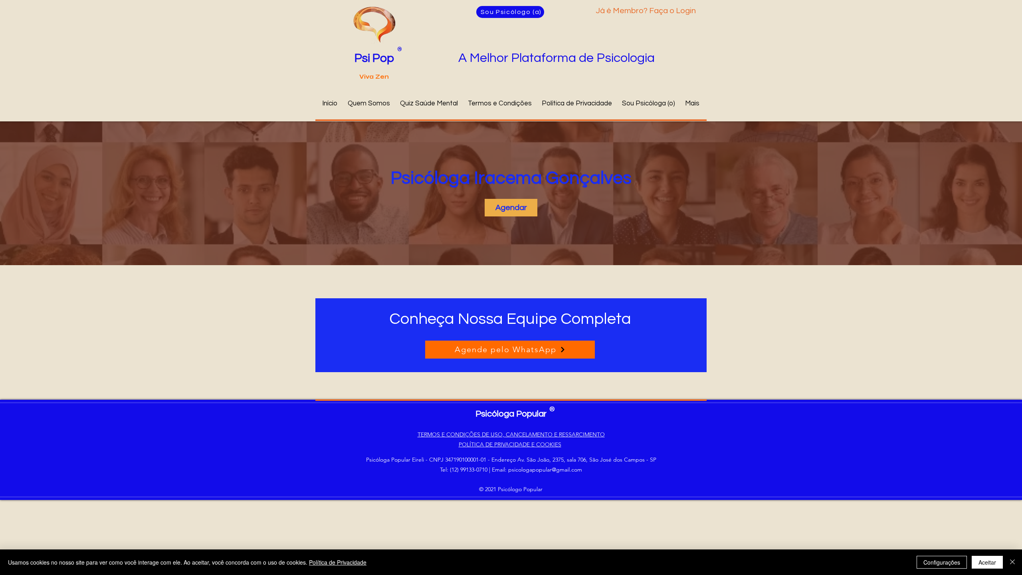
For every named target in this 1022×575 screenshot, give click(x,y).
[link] (511, 207)
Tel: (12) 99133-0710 (463, 469)
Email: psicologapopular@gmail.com (537, 469)
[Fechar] (1012, 562)
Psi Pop (374, 58)
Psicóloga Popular (511, 413)
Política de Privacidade (337, 562)
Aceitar (987, 562)
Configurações (941, 562)
